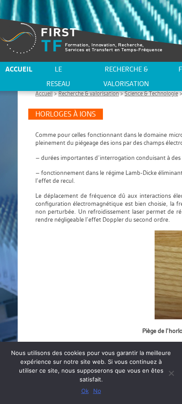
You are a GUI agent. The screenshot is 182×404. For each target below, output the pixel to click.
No (97, 390)
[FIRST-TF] (81, 38)
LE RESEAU (58, 76)
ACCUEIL (18, 69)
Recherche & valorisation (126, 76)
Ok (85, 390)
